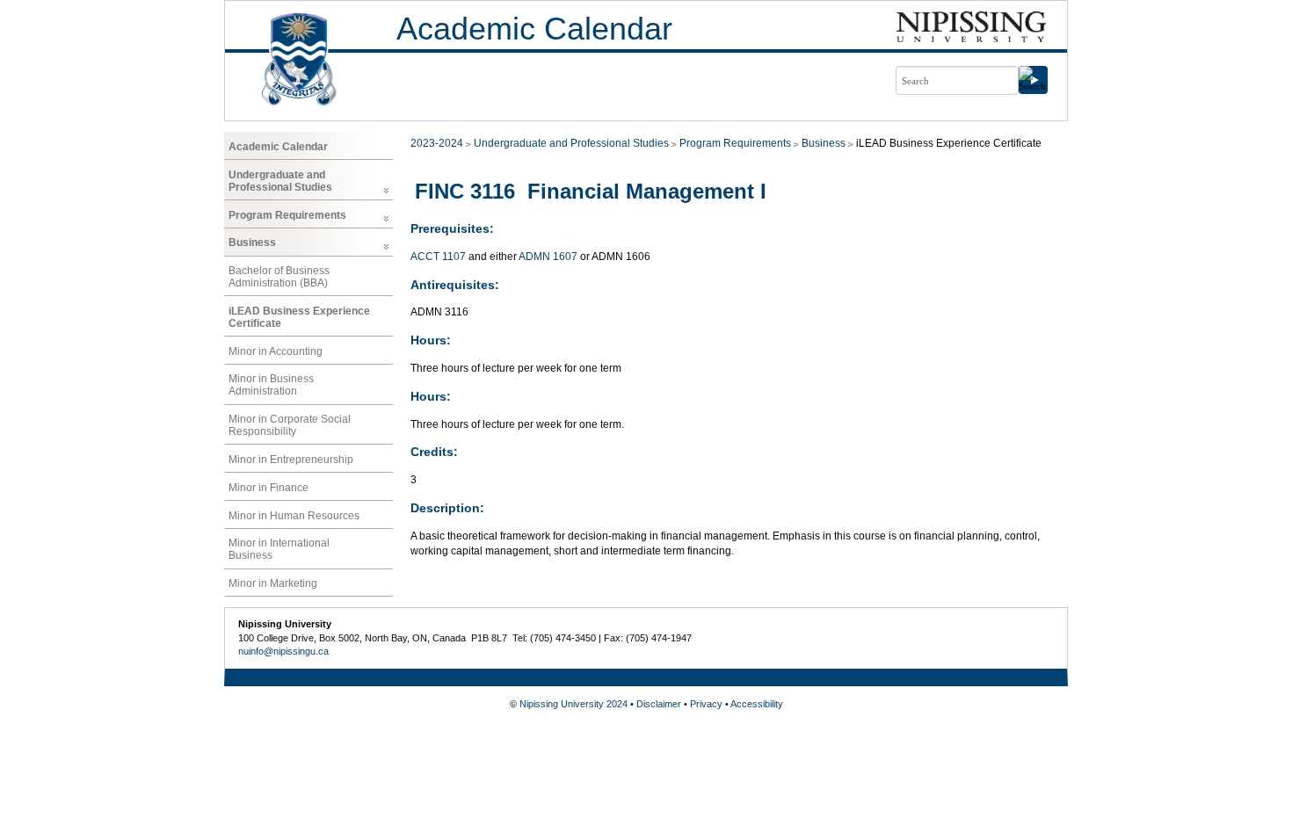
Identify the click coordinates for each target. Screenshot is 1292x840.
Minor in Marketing (273, 583)
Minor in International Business (279, 549)
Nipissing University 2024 (573, 704)
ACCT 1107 (438, 256)
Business (252, 242)
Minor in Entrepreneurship (291, 459)
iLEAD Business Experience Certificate (299, 317)
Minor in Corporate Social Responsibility (290, 425)
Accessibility (756, 704)
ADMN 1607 (548, 256)
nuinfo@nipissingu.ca (283, 651)
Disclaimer (658, 704)
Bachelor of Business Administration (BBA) (279, 276)
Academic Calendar (534, 29)
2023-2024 (436, 143)
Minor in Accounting (276, 351)
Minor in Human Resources (294, 516)
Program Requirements (287, 215)
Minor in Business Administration (271, 385)
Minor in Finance (268, 488)
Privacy (706, 704)
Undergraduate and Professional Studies (280, 181)
